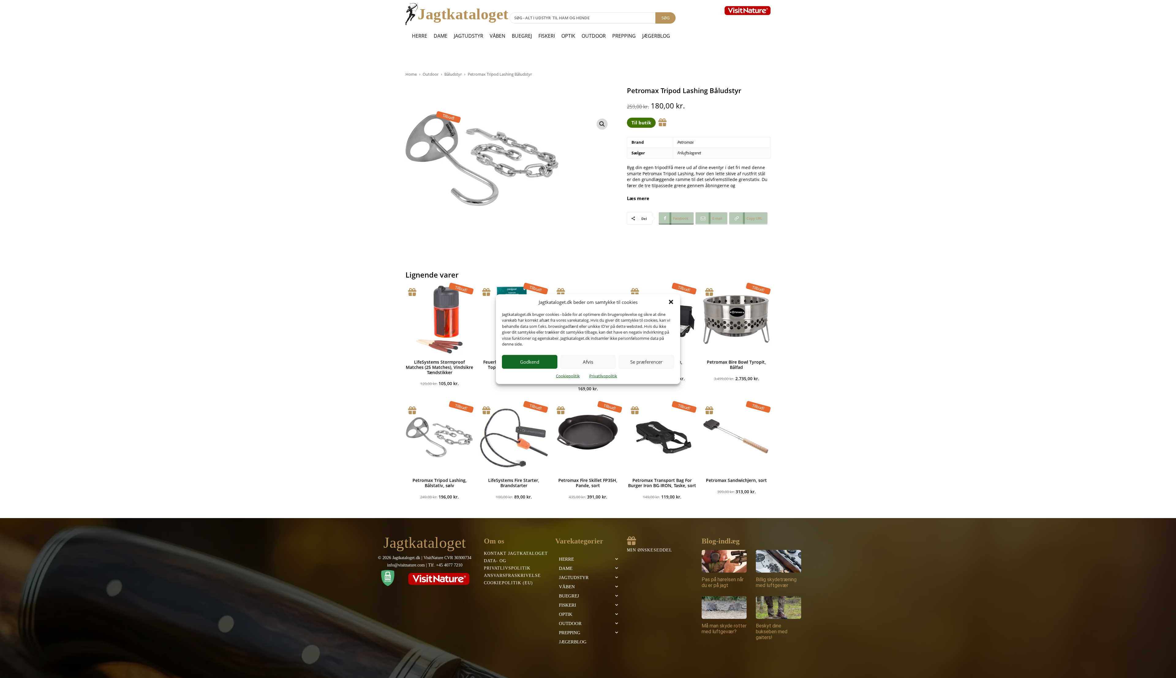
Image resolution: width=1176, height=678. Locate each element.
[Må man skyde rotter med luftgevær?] (724, 607)
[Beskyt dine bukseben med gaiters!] (778, 607)
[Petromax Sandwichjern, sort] (737, 438)
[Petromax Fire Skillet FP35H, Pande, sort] (588, 438)
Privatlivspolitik (603, 375)
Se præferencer (646, 362)
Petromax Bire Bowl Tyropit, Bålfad (736, 364)
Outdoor (594, 35)
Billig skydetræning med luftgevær (776, 582)
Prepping (624, 35)
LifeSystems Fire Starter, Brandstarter (513, 482)
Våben (497, 35)
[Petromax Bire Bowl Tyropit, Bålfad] (737, 320)
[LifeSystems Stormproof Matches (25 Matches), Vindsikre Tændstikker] (439, 320)
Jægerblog (656, 35)
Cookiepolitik (568, 375)
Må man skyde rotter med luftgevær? (724, 628)
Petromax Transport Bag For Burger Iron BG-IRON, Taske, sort (662, 482)
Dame (440, 35)
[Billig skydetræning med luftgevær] (778, 561)
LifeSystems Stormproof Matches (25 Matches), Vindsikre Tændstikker (439, 367)
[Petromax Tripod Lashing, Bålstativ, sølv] (439, 438)
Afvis (588, 362)
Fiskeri (546, 35)
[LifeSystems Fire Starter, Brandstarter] (514, 438)
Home (411, 74)
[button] (671, 302)
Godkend (529, 362)
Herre (419, 35)
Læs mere (638, 198)
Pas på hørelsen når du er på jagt (723, 582)
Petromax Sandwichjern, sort (736, 480)
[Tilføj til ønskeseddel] (662, 122)
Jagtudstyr (468, 35)
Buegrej (522, 35)
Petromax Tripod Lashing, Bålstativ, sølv (440, 482)
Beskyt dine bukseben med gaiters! (771, 631)
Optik (568, 35)
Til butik (641, 122)
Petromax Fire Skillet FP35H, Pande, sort (587, 482)
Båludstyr (453, 74)
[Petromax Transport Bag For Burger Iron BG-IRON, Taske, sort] (662, 438)
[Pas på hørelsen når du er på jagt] (724, 561)
